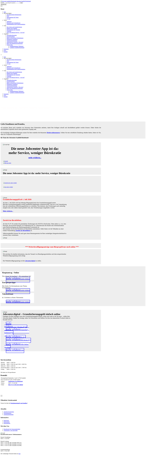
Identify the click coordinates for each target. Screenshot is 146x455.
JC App (8, 18)
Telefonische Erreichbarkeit (15, 381)
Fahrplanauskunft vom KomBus (18, 403)
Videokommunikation (12, 40)
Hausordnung (7, 423)
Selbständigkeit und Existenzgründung (16, 24)
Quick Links (10, 45)
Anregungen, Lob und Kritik (10, 430)
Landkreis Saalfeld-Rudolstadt (17, 47)
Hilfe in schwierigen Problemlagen (15, 38)
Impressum (6, 420)
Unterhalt (9, 31)
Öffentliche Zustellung (12, 39)
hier (19, 453)
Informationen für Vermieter (13, 29)
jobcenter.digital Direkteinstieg (14, 14)
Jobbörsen (9, 21)
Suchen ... (3, 2)
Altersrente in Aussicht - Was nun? (15, 42)
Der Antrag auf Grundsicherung (14, 27)
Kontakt (6, 51)
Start (5, 12)
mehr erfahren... (34, 158)
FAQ (8, 16)
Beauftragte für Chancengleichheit (12, 429)
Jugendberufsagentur (12, 35)
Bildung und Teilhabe (12, 28)
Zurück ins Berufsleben (23, 230)
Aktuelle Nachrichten (9, 411)
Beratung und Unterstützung (13, 23)
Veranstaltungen (7, 413)
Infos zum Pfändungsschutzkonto (15, 43)
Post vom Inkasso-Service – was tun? (16, 32)
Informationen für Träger (13, 17)
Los (21, 2)
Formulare (6, 49)
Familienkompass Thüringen (16, 46)
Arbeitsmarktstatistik (8, 414)
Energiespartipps (11, 36)
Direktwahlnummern (53, 132)
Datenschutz (7, 422)
